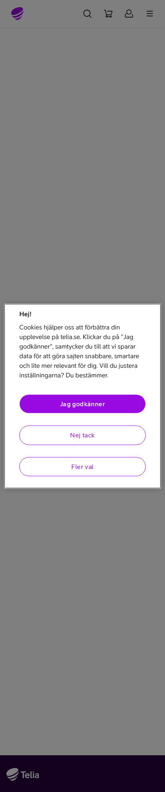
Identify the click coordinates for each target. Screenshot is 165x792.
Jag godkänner (82, 403)
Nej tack (82, 435)
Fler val (82, 466)
